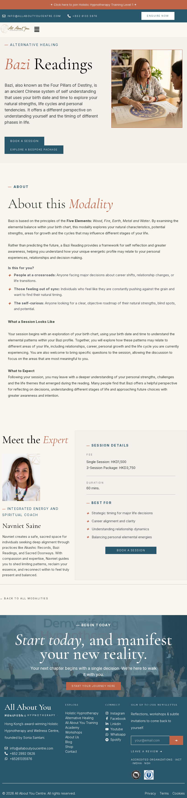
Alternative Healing (79, 718)
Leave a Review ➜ (146, 751)
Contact (71, 751)
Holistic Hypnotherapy (82, 713)
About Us (72, 737)
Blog (68, 742)
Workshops (73, 732)
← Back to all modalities (24, 598)
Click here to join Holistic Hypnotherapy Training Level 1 (93, 4)
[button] (36, 30)
